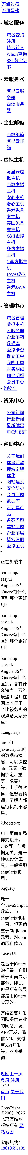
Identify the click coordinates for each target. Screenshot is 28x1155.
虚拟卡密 (15, 350)
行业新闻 (15, 419)
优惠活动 (15, 462)
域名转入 (15, 47)
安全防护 (15, 488)
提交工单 (15, 356)
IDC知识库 (17, 432)
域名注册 (15, 539)
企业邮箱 (15, 337)
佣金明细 (15, 375)
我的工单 (15, 362)
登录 (5, 1080)
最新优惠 (15, 425)
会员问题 (15, 494)
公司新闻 (15, 412)
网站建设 (15, 481)
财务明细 (15, 369)
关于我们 (15, 456)
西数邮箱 (15, 134)
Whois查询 (17, 54)
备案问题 (15, 520)
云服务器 (15, 330)
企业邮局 (15, 533)
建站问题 (15, 526)
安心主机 (15, 197)
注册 (15, 1080)
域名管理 (15, 317)
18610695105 (13, 1148)
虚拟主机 (15, 324)
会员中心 (15, 382)
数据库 (13, 343)
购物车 (10, 388)
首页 (5, 1091)
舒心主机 (15, 203)
